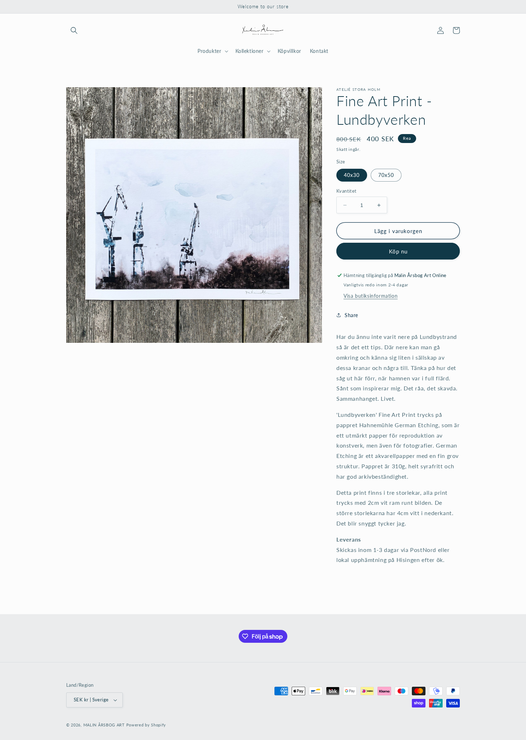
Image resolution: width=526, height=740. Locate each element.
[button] (74, 30)
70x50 (386, 175)
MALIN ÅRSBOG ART (104, 724)
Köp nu (398, 251)
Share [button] (351, 315)
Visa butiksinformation (371, 296)
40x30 (352, 175)
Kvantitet (346, 191)
